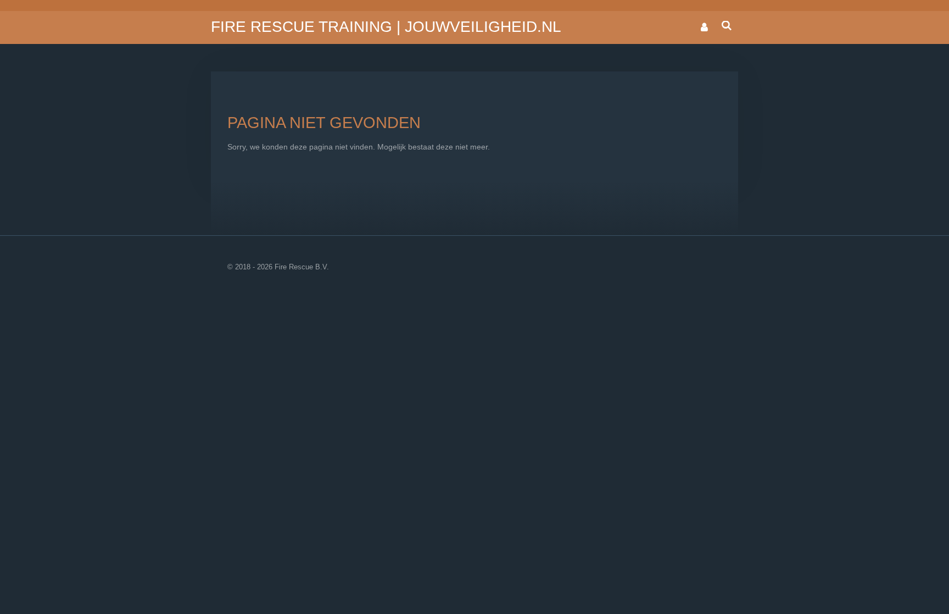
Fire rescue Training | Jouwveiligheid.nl (386, 26)
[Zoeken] (726, 25)
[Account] (704, 27)
